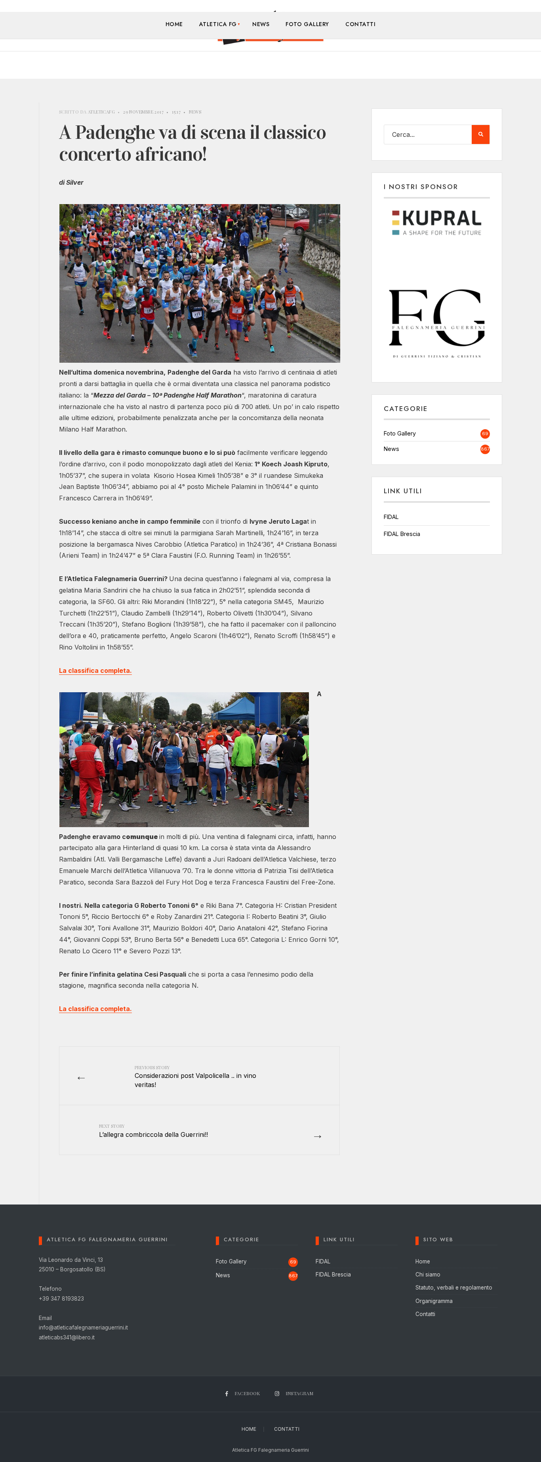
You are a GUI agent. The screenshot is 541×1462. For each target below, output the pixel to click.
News (260, 24)
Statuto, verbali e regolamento (453, 1287)
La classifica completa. (95, 670)
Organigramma (434, 1301)
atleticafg (101, 112)
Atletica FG (218, 24)
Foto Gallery (307, 24)
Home (174, 24)
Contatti (360, 24)
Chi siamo (427, 1274)
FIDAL (391, 516)
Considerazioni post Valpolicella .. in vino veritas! (195, 1076)
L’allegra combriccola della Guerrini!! (153, 1130)
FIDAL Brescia (402, 533)
